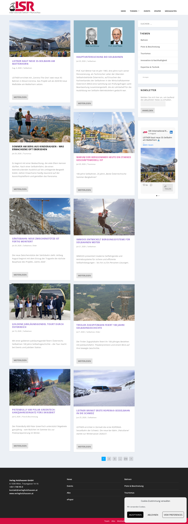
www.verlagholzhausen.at (21, 493)
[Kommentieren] (150, 187)
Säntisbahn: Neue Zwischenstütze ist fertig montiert (35, 240)
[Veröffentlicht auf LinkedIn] (171, 132)
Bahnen (144, 40)
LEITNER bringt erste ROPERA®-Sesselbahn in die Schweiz (103, 412)
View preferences (173, 514)
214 (125, 458)
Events (147, 11)
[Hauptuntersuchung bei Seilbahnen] (104, 36)
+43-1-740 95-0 (16, 486)
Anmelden (147, 110)
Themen (133, 11)
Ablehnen (153, 514)
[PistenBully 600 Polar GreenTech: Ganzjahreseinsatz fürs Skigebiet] (39, 387)
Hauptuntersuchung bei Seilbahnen (99, 56)
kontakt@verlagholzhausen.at (23, 490)
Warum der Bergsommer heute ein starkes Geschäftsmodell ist (103, 159)
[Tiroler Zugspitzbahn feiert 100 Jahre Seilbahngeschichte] (104, 302)
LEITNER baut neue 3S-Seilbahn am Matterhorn (33, 62)
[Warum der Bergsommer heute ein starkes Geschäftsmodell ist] (104, 132)
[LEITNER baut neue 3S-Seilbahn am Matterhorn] (39, 38)
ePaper (157, 11)
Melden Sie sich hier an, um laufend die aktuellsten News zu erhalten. (157, 98)
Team (106, 521)
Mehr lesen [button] (148, 145)
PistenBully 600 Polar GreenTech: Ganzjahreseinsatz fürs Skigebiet (33, 411)
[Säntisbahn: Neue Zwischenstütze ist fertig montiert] (39, 216)
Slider (34, 245)
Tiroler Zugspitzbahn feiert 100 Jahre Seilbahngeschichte (100, 326)
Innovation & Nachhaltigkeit (154, 60)
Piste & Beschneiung (30, 416)
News (123, 11)
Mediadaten (171, 11)
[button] (140, 160)
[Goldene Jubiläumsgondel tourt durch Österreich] (39, 301)
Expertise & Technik (150, 67)
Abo (69, 492)
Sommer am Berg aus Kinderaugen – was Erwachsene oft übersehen (38, 148)
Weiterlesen (20, 97)
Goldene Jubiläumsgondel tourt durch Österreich (38, 326)
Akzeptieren (135, 514)
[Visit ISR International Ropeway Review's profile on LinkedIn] (145, 132)
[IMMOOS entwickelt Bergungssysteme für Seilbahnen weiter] (104, 217)
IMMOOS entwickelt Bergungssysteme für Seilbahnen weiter (103, 241)
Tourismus (27, 153)
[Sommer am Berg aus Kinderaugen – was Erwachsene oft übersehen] (39, 124)
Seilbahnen (27, 68)
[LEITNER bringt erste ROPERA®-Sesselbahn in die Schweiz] (104, 388)
